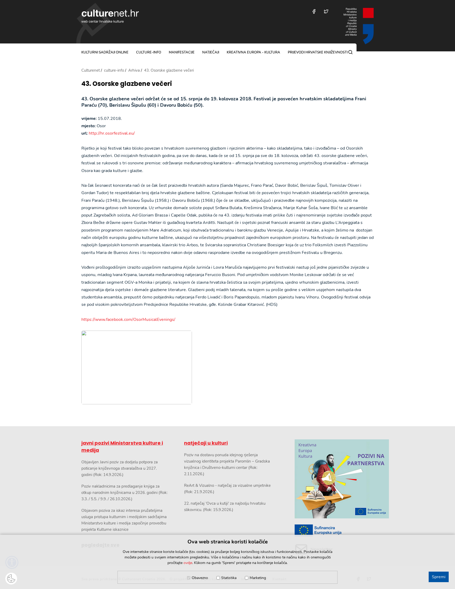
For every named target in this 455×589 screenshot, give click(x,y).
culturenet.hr (110, 16)
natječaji (210, 52)
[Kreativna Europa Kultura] (334, 478)
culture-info (148, 52)
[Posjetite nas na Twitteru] (326, 11)
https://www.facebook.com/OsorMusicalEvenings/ (128, 319)
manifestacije (182, 52)
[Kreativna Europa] (334, 530)
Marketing (258, 577)
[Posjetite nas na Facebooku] (314, 11)
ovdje (188, 562)
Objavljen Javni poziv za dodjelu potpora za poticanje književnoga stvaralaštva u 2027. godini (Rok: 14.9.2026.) (119, 468)
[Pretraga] (350, 52)
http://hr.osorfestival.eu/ (112, 133)
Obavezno (200, 577)
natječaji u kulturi (206, 443)
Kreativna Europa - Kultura (253, 52)
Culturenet (90, 70)
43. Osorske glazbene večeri (126, 84)
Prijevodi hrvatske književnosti (318, 52)
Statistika (228, 577)
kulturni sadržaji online (104, 52)
